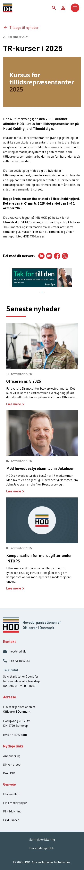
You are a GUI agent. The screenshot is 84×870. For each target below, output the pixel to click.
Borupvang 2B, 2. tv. (16, 721)
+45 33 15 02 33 (19, 661)
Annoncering (12, 756)
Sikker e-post (12, 764)
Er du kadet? (12, 820)
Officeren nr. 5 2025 (23, 381)
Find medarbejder (15, 803)
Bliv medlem (11, 794)
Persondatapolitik (41, 848)
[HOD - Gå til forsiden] (13, 7)
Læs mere (13, 404)
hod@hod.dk (17, 651)
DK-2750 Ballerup (15, 725)
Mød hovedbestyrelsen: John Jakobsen (40, 468)
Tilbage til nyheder (24, 27)
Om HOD (9, 773)
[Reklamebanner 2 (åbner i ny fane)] (42, 277)
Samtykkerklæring (42, 839)
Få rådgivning (12, 811)
